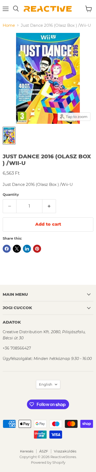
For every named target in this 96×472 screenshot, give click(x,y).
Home (9, 25)
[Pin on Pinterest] (37, 249)
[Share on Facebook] (7, 249)
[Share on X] (17, 249)
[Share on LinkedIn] (27, 249)
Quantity (11, 195)
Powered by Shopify (48, 462)
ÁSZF (43, 451)
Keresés (26, 451)
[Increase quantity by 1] (49, 206)
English (45, 384)
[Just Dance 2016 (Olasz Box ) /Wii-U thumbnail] (9, 135)
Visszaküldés (65, 451)
